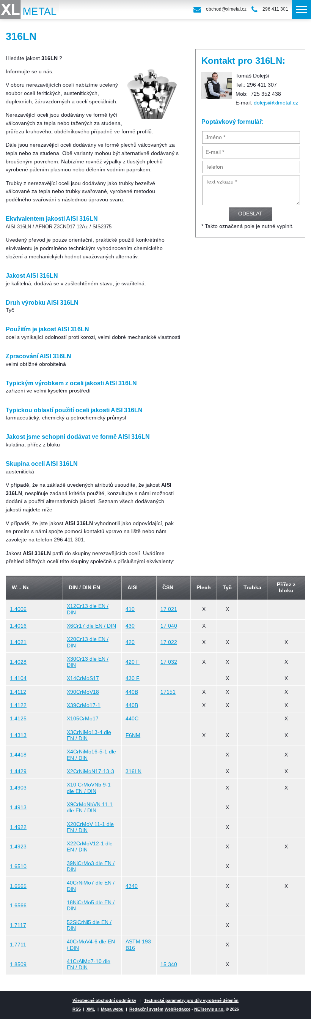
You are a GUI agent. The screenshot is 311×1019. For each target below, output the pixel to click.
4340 (132, 886)
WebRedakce (177, 1009)
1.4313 (18, 735)
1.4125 (18, 719)
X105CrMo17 (83, 719)
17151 (168, 692)
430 (130, 626)
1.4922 (18, 827)
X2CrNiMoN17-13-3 (90, 771)
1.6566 (18, 905)
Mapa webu (112, 1009)
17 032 (168, 662)
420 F (133, 662)
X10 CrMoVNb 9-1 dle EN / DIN (89, 788)
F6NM (133, 735)
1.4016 (18, 626)
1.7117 (18, 925)
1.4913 (18, 807)
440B (132, 692)
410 (130, 609)
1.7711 (18, 945)
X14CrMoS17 (83, 678)
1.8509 (18, 964)
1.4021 (18, 642)
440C (132, 719)
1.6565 (18, 886)
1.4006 (18, 609)
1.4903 (18, 788)
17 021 (168, 609)
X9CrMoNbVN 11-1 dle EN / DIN (90, 807)
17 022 (168, 642)
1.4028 (18, 662)
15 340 (168, 964)
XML (90, 1009)
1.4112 (18, 692)
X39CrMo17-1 (84, 705)
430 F (133, 678)
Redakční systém (146, 1009)
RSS (76, 1009)
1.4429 (18, 771)
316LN (133, 771)
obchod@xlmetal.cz (226, 9)
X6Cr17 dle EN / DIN (91, 626)
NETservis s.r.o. (209, 1009)
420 (130, 642)
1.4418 (18, 755)
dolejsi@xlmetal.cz (276, 103)
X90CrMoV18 (83, 692)
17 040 (168, 626)
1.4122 (18, 705)
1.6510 (18, 866)
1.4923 (18, 847)
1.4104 (18, 678)
